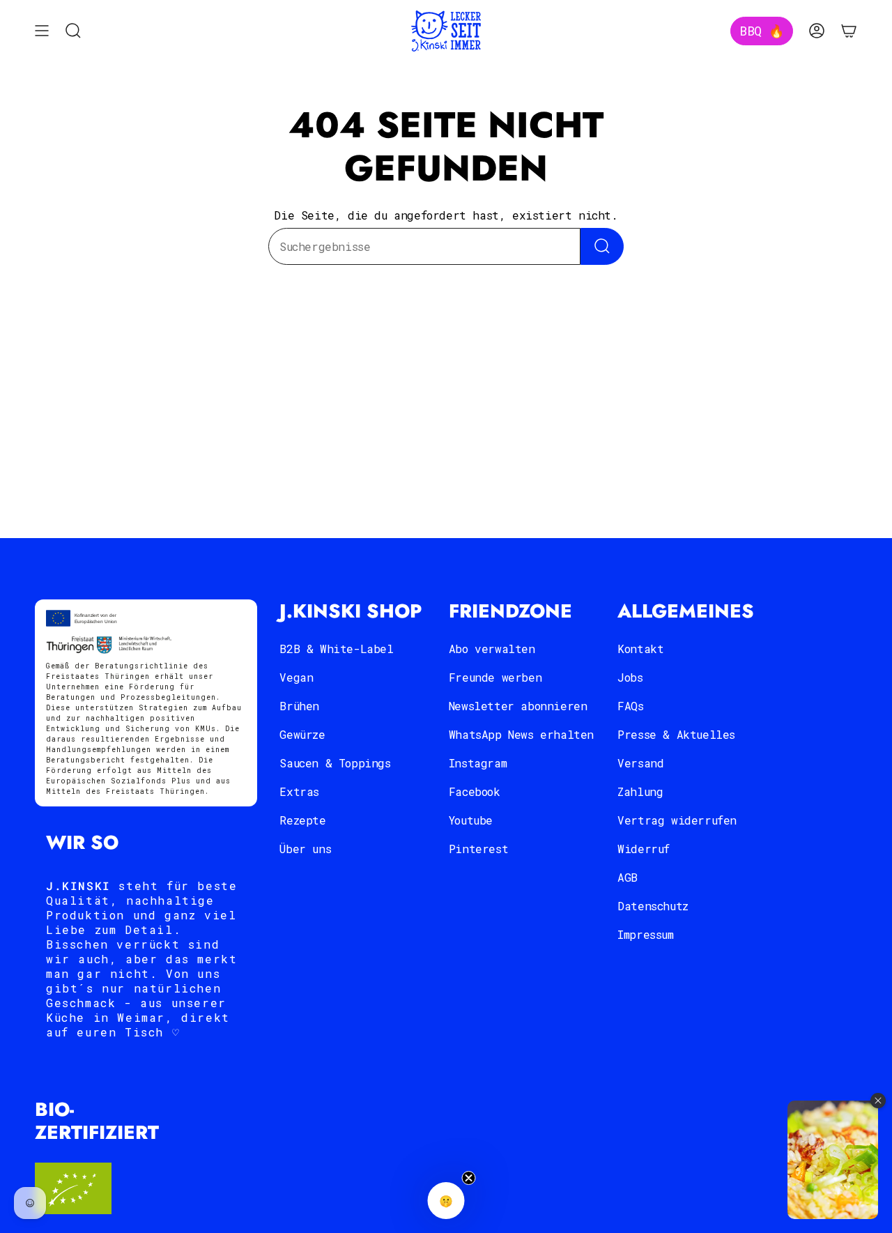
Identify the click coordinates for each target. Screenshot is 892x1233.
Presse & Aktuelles (676, 734)
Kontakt (640, 648)
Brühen (299, 705)
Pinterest (478, 848)
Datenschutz (653, 905)
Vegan (296, 677)
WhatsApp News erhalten (521, 734)
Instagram (478, 763)
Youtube (471, 820)
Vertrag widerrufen (677, 820)
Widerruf (643, 848)
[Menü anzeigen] (42, 31)
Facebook (474, 791)
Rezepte (302, 820)
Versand (640, 763)
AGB (627, 877)
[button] (446, 1200)
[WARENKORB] (849, 31)
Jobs (630, 677)
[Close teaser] (469, 1178)
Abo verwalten (492, 648)
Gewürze (302, 734)
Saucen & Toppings (334, 763)
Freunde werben (495, 677)
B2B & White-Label (336, 648)
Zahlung (640, 791)
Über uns (305, 848)
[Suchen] (602, 246)
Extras (299, 791)
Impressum (645, 934)
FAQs (630, 705)
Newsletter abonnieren (518, 705)
